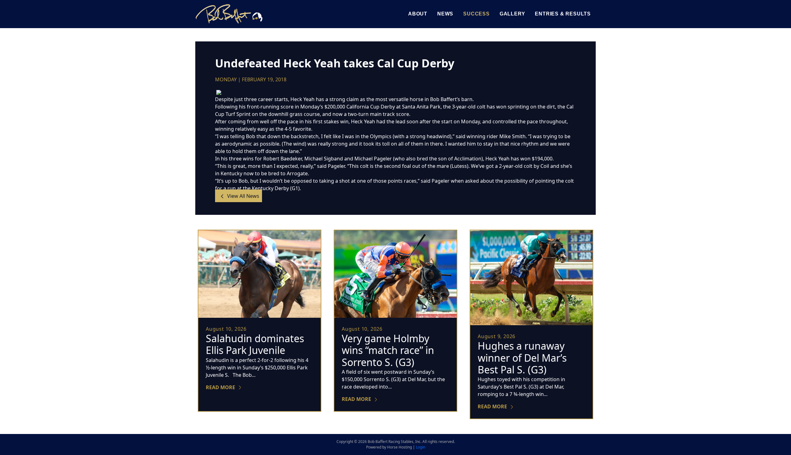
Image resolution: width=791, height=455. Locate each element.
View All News (242, 195)
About (417, 13)
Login (420, 447)
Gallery (512, 13)
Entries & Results (563, 13)
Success (476, 13)
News (445, 13)
